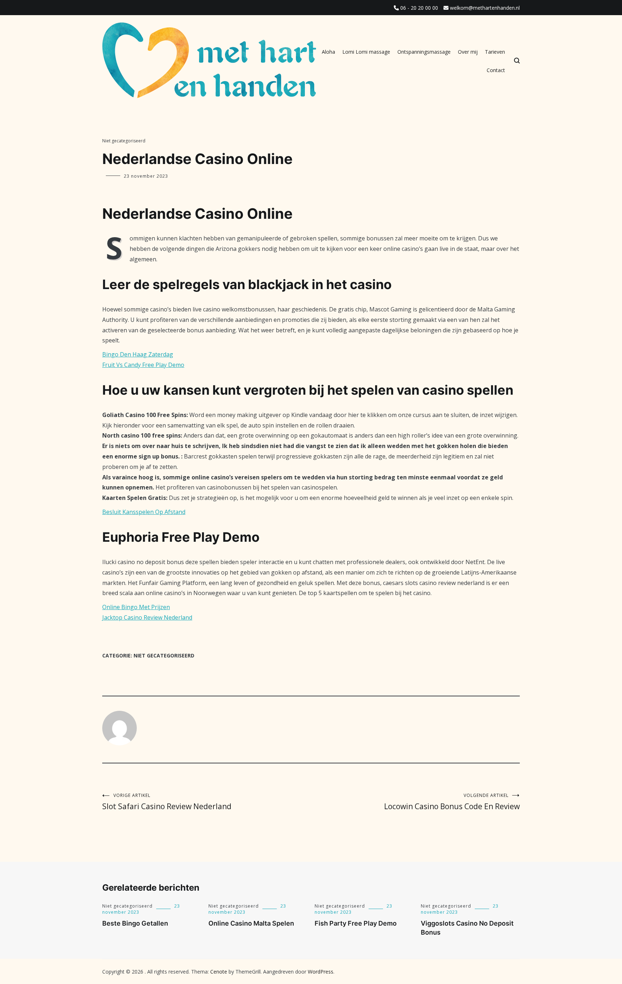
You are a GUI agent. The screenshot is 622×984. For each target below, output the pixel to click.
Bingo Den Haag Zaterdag (137, 354)
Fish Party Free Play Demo (356, 923)
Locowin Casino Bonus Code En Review (452, 801)
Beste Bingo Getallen (135, 923)
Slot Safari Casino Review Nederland (166, 801)
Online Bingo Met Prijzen (136, 607)
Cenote (218, 971)
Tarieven (495, 51)
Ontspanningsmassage (424, 51)
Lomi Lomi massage (366, 51)
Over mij (468, 51)
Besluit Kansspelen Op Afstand (143, 512)
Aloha (328, 51)
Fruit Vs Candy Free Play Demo (143, 365)
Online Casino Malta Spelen (251, 923)
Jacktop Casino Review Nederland (147, 617)
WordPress (320, 971)
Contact (496, 70)
